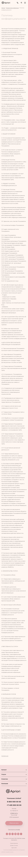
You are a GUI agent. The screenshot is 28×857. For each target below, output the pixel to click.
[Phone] (17, 2)
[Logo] (6, 3)
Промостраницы (14, 843)
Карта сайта (14, 847)
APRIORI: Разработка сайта (7, 852)
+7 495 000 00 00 (14, 805)
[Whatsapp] (7, 834)
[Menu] (25, 2)
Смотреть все (4, 756)
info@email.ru (14, 813)
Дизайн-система (14, 845)
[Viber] (12, 834)
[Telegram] (9, 834)
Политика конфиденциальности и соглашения (14, 849)
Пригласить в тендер (14, 829)
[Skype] (15, 834)
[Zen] (21, 834)
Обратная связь (14, 823)
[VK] (18, 834)
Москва (14, 808)
